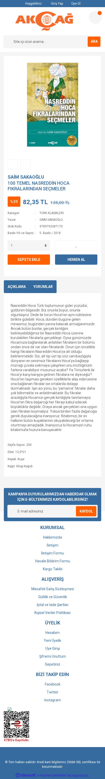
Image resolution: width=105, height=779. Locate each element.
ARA (94, 41)
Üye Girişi (52, 648)
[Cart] (95, 17)
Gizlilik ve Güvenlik (52, 597)
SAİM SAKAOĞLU (26, 177)
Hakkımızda (52, 537)
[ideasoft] (26, 775)
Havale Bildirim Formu (52, 561)
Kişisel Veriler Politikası (52, 613)
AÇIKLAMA (17, 287)
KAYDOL (86, 511)
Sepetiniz (52, 664)
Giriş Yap (56, 3)
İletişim (52, 545)
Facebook (52, 684)
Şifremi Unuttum (52, 656)
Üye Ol (76, 3)
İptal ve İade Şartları (53, 605)
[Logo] (44, 21)
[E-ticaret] (52, 775)
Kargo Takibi (52, 569)
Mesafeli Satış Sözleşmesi (52, 589)
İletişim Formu (52, 553)
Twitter (52, 692)
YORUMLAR (43, 287)
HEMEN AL (76, 260)
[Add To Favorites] (76, 245)
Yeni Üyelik (52, 640)
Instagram (52, 700)
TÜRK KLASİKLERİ (52, 213)
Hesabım (52, 633)
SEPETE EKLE (29, 260)
